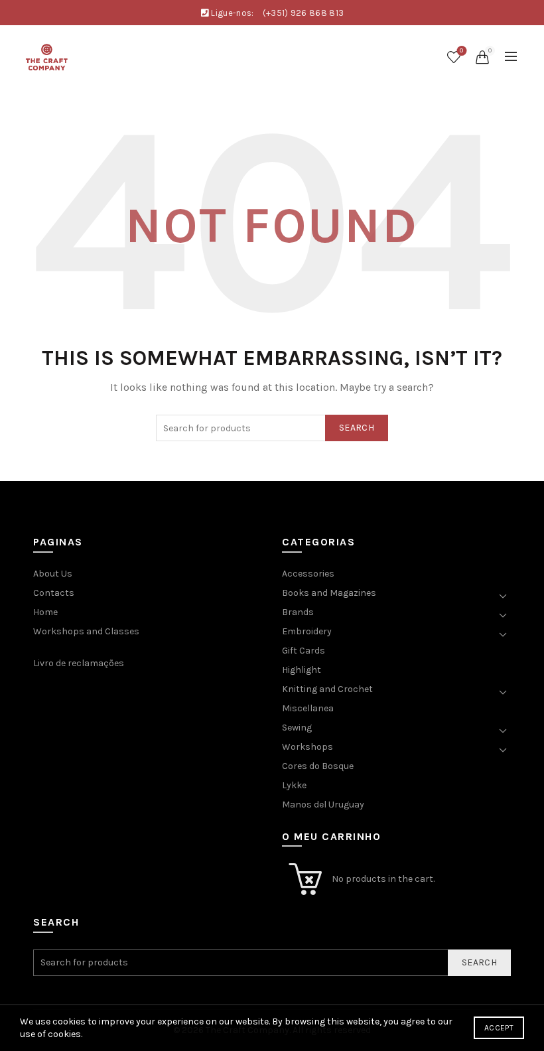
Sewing (297, 727)
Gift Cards (303, 650)
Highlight (301, 669)
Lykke (294, 785)
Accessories (308, 573)
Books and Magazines (329, 592)
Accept (498, 1027)
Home (45, 612)
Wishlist (461, 50)
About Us (52, 573)
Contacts (53, 592)
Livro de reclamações (78, 663)
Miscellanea (308, 708)
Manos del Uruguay (323, 804)
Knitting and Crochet (327, 689)
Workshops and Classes (86, 631)
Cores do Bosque (318, 766)
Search (356, 427)
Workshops (307, 746)
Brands (298, 612)
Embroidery (307, 631)
